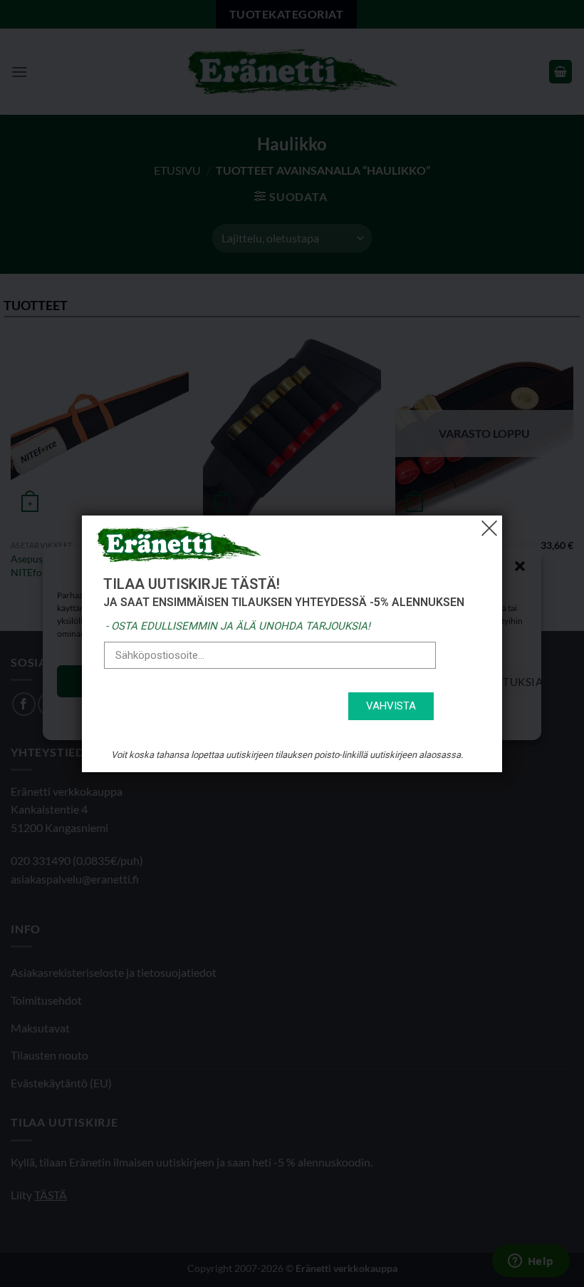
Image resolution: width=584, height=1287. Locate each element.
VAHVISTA (391, 705)
